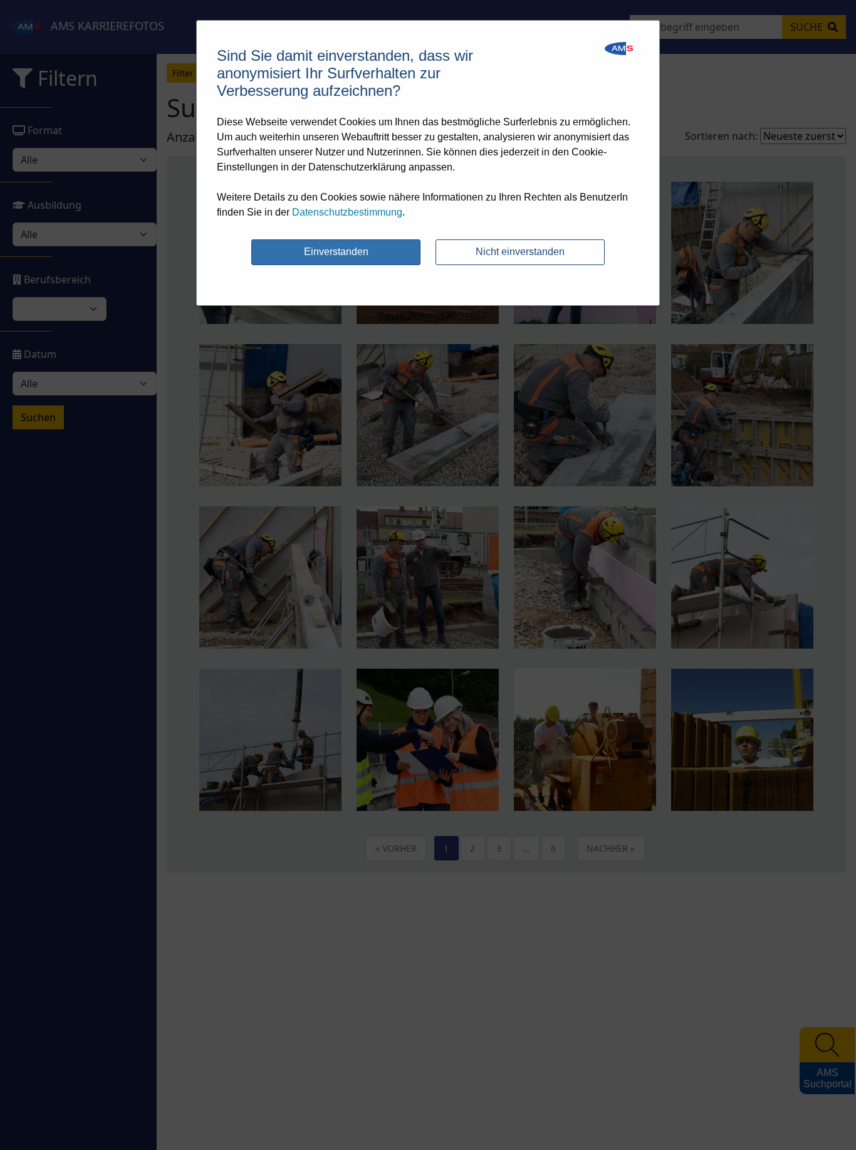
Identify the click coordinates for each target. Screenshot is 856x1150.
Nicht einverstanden (520, 251)
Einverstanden (336, 251)
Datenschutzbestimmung (347, 212)
